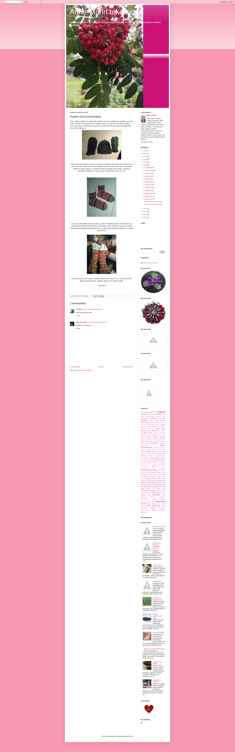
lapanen (148, 449)
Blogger (130, 736)
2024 (145, 151)
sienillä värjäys (161, 478)
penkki (147, 472)
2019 (145, 156)
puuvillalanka (144, 476)
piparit (163, 472)
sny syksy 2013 (146, 486)
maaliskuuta (149, 193)
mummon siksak (147, 455)
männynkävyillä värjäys (147, 459)
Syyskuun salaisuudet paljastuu (154, 649)
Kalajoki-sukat (156, 435)
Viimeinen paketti (158, 632)
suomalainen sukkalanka (148, 490)
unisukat (152, 497)
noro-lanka (144, 462)
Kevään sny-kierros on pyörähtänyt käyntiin (157, 545)
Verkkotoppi (144, 501)
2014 (145, 212)
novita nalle (151, 462)
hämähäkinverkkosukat (151, 426)
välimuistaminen (145, 510)
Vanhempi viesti (127, 367)
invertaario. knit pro (147, 428)
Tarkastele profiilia (147, 142)
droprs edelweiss (160, 420)
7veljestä (143, 414)
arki (164, 416)
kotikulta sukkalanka (146, 439)
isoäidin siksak (160, 428)
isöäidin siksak (145, 430)
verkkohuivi (162, 499)
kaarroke (149, 435)
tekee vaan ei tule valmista (153, 202)
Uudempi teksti (75, 367)
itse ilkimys (162, 430)
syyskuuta (148, 176)
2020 (145, 153)
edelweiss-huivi (154, 422)
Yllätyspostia (157, 581)
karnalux (162, 435)
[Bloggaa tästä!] (96, 296)
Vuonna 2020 (157, 565)
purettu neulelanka (153, 474)
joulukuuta (148, 167)
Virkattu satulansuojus (157, 615)
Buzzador (144, 420)
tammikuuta (149, 199)
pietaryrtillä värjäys (155, 472)
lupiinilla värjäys (151, 451)
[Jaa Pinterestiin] (103, 296)
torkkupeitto (156, 495)
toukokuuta (148, 188)
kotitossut (155, 439)
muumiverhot (144, 458)
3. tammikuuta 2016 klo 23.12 (93, 309)
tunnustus (143, 497)
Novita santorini (160, 462)
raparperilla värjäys (154, 476)
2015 (145, 209)
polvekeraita (144, 474)
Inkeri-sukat (162, 426)
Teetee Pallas (156, 492)
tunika (163, 495)
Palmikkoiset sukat (159, 527)
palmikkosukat (145, 470)
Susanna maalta (81, 322)
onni (153, 468)
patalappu (154, 470)
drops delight (145, 422)
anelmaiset (158, 414)
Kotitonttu (79, 309)
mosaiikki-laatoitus (150, 453)
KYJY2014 (154, 443)
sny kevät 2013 (153, 482)
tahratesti (143, 492)
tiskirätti (143, 495)
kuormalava (157, 441)
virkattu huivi (145, 504)
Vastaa (78, 315)
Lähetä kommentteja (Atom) (83, 370)
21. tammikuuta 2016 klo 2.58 (97, 322)
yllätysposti (144, 512)
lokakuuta (148, 173)
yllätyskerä (162, 510)
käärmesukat (144, 445)
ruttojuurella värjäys (150, 478)
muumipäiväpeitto (160, 455)
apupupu (158, 416)
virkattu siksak (155, 503)
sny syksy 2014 (157, 486)
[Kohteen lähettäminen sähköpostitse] (94, 296)
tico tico (163, 492)
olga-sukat (155, 466)
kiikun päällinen (153, 437)
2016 (145, 165)
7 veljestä (159, 412)
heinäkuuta (149, 182)
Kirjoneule (162, 437)
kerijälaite (143, 437)
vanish (154, 499)
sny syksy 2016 (158, 488)
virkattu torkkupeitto (153, 506)
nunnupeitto (144, 466)
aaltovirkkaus (150, 414)
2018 (145, 159)
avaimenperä (154, 418)
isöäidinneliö (154, 430)
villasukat (160, 501)
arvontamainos (145, 418)
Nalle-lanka (158, 460)
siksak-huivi (144, 480)
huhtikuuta (148, 190)
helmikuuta (148, 196)
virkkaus (152, 508)
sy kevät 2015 (161, 490)
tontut (148, 495)
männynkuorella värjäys (157, 458)
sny (147, 482)
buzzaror (150, 420)
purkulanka (162, 474)
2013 (145, 214)
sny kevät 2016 (160, 484)
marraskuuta (149, 170)
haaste (157, 424)
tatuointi (149, 492)
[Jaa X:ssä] (98, 296)
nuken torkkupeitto (159, 464)
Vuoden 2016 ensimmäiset (153, 204)
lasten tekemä (156, 449)
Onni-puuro (162, 468)
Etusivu (101, 367)
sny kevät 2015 (149, 484)
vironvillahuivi (161, 508)
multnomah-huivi (160, 453)
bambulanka (161, 418)
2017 (145, 162)
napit (163, 459)
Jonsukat (155, 432)
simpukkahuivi (152, 480)
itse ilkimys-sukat (146, 432)
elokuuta (148, 179)
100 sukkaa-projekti (147, 412)
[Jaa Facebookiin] (101, 296)
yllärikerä (154, 510)
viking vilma (151, 501)
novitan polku (145, 464)
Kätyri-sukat (162, 443)
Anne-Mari (153, 115)
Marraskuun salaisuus (157, 681)
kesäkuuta (148, 185)
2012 (145, 217)
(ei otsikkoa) (157, 598)
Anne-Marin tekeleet (102, 12)
